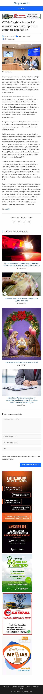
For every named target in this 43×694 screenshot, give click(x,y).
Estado (13, 686)
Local (21, 688)
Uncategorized (24, 36)
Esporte (29, 686)
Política (6, 686)
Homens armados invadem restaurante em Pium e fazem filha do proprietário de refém (22, 264)
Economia (21, 686)
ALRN (8, 209)
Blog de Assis (21, 3)
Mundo (35, 686)
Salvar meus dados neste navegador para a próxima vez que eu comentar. (21, 458)
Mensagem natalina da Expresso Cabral (21, 362)
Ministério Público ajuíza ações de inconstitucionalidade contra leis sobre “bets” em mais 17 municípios (21, 400)
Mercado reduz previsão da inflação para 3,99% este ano (21, 299)
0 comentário (10, 39)
